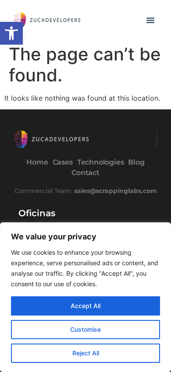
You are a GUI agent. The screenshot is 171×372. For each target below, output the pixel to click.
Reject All (85, 353)
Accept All (85, 305)
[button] (11, 33)
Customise (85, 329)
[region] (85, 297)
